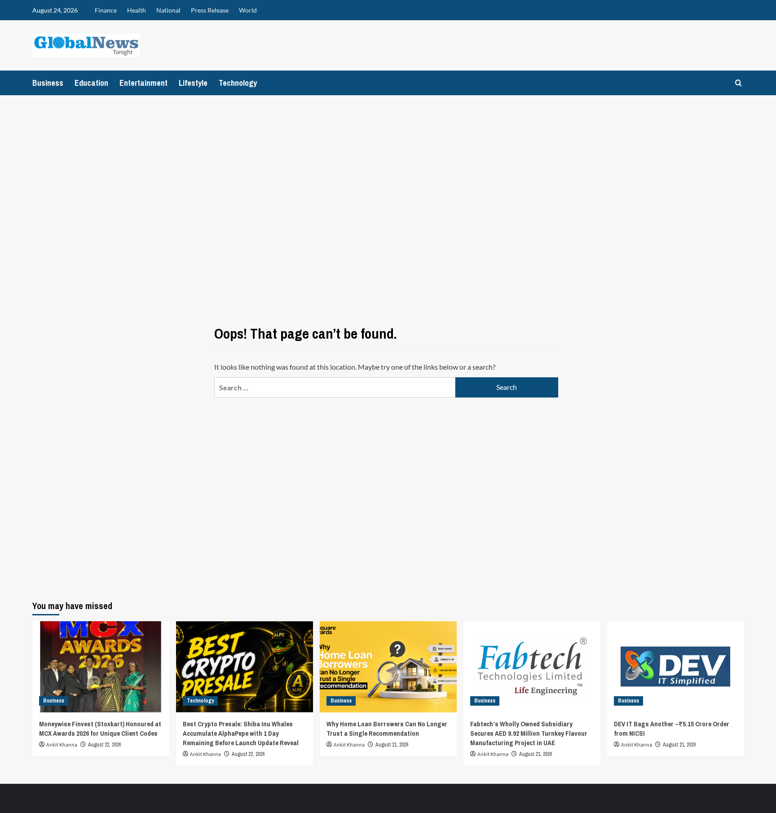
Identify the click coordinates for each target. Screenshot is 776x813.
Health (136, 10)
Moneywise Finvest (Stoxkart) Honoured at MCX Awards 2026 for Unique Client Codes (100, 728)
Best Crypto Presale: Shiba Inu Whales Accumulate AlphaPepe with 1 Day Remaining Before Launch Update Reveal (241, 733)
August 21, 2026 (391, 744)
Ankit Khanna (61, 745)
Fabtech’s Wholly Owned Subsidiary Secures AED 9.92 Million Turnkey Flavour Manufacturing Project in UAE (528, 733)
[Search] (738, 83)
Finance (106, 10)
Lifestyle (193, 82)
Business (47, 82)
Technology (238, 82)
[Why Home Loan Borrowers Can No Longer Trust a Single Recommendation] (388, 666)
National (168, 10)
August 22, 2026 (104, 744)
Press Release (210, 10)
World (248, 10)
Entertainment (143, 82)
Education (91, 82)
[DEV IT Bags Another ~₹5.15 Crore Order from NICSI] (675, 666)
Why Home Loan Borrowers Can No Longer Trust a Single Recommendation (386, 728)
